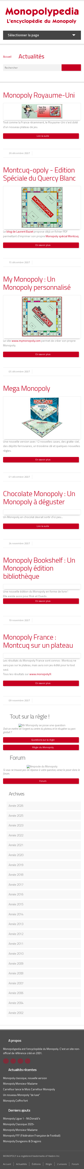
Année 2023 (16, 825)
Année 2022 (16, 835)
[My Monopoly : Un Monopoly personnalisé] (42, 336)
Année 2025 (16, 815)
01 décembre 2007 (19, 477)
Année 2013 (16, 923)
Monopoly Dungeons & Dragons (22, 1141)
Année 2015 (16, 904)
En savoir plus (42, 245)
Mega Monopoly (26, 388)
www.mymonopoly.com (26, 340)
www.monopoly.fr (40, 674)
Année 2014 (16, 914)
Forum (42, 781)
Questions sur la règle (43, 740)
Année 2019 (16, 864)
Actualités (31, 56)
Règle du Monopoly (43, 747)
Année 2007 (16, 983)
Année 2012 (16, 933)
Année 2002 (16, 1012)
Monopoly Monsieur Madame (20, 1084)
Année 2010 (16, 953)
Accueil (7, 56)
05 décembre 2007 (19, 371)
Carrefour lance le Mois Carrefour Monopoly (29, 1089)
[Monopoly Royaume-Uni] (42, 117)
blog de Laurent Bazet (20, 231)
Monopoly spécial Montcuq (62, 236)
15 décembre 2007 (19, 262)
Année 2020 (16, 854)
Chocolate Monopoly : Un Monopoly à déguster (39, 497)
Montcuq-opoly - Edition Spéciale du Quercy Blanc (39, 173)
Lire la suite (43, 136)
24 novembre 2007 (19, 543)
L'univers (62, 1164)
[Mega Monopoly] (42, 436)
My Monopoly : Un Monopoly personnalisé (37, 283)
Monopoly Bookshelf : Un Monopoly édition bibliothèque (39, 568)
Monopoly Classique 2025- (18, 1124)
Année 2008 (16, 973)
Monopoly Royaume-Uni (39, 94)
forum (6, 773)
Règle (49, 1164)
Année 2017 (16, 884)
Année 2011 (16, 943)
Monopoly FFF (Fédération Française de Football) (31, 1135)
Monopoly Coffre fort (15, 1101)
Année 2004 (16, 1002)
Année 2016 (16, 894)
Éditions (36, 1164)
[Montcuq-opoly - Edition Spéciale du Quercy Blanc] (42, 226)
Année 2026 (16, 805)
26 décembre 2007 (19, 153)
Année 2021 (16, 845)
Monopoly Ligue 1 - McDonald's (21, 1118)
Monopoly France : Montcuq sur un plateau (38, 641)
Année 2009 (16, 963)
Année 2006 (16, 992)
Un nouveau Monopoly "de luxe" (21, 1095)
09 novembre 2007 (19, 700)
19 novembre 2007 (19, 620)
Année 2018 (16, 874)
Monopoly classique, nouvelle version (25, 1078)
